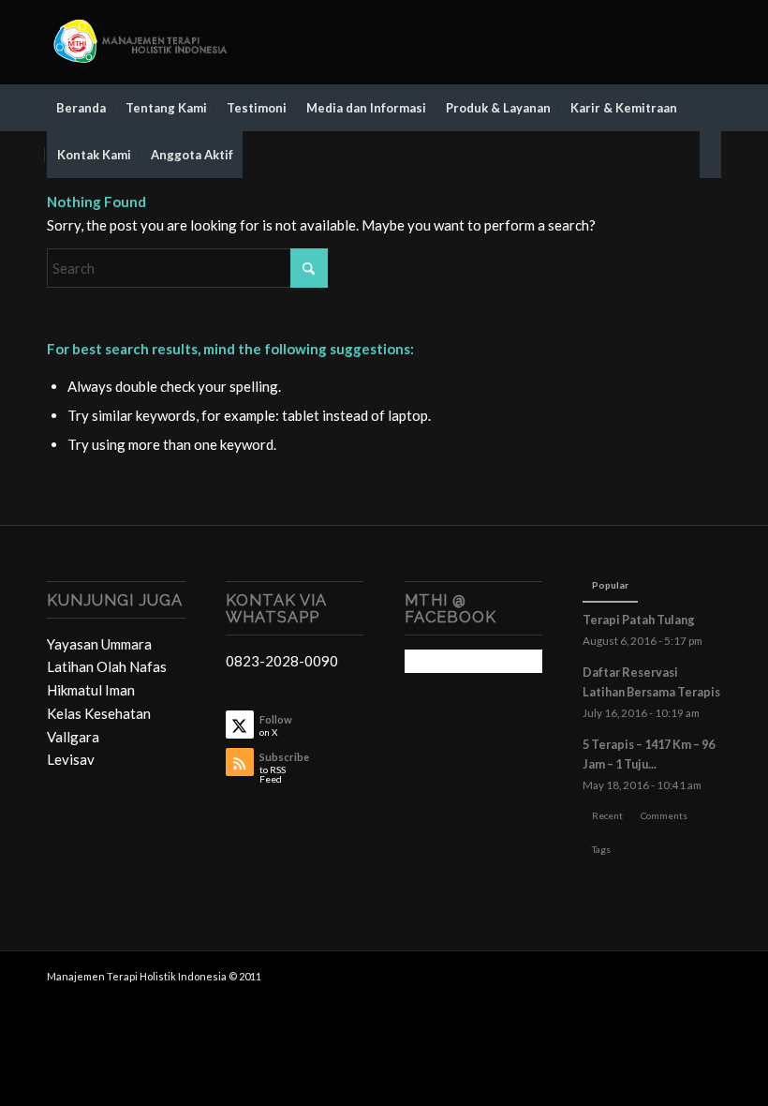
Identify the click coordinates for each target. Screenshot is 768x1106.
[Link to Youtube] (707, 42)
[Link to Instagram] (679, 42)
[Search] (710, 154)
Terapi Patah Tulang (639, 619)
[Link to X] (623, 42)
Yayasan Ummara (99, 643)
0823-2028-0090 (282, 660)
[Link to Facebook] (651, 42)
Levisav (71, 759)
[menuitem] (81, 107)
